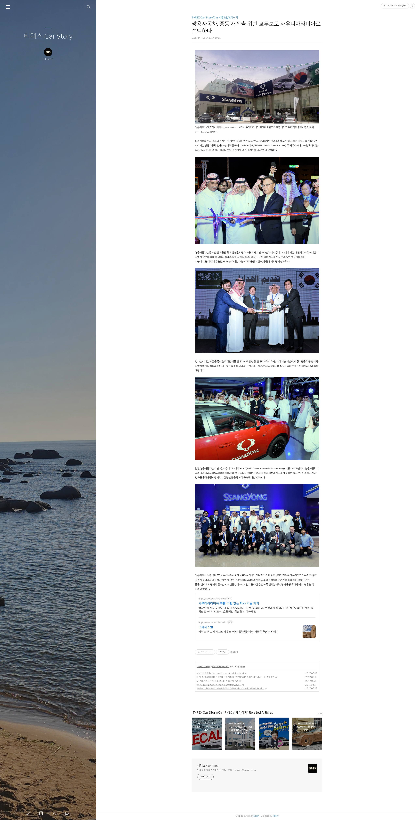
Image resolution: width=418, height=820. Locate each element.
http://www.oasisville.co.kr (212, 622)
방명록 (42, 813)
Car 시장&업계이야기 (220, 666)
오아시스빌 (205, 627)
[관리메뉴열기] (412, 5)
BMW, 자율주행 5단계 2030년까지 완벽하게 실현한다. (219, 684)
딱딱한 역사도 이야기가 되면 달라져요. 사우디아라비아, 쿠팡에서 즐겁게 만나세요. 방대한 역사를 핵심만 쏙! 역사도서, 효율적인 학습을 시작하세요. (255, 609)
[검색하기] (89, 7)
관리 (67, 813)
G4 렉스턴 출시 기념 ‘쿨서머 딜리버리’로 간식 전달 (217, 681)
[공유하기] (207, 652)
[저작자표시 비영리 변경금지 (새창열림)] (233, 652)
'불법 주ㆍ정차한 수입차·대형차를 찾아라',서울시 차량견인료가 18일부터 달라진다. (230, 688)
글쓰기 (29, 813)
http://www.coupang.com (212, 598)
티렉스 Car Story (48, 36)
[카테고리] (8, 7)
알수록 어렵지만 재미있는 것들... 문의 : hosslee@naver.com (226, 770)
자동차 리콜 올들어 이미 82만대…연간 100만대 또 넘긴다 (220, 673)
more (319, 713)
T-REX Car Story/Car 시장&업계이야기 (215, 17)
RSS (54, 813)
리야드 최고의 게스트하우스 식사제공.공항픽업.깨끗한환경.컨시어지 (238, 631)
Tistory (275, 816)
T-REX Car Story (203, 666)
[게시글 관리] (211, 652)
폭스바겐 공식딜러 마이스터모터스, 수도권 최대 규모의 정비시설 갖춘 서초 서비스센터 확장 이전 (235, 677)
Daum (256, 816)
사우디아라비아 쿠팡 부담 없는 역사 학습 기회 (228, 603)
